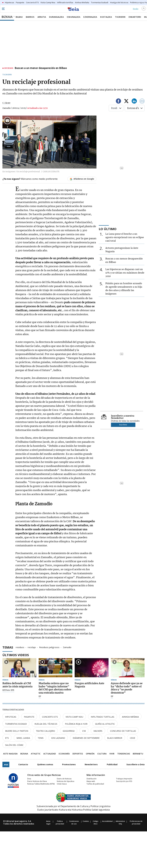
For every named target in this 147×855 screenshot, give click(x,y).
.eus (6, 764)
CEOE (132, 738)
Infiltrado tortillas (102, 716)
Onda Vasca (62, 784)
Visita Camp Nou (74, 716)
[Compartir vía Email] (142, 101)
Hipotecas (10, 716)
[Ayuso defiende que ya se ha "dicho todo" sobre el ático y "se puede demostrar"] (128, 667)
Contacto (23, 764)
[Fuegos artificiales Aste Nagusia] (92, 667)
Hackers (97, 731)
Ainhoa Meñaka (130, 716)
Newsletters (91, 764)
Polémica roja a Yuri (76, 723)
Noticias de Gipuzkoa (65, 781)
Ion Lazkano (58, 738)
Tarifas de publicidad (95, 784)
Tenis (40, 738)
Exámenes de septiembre (86, 738)
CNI (84, 731)
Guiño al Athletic (105, 723)
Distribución (91, 778)
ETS (7, 738)
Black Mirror (114, 738)
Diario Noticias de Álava (37, 781)
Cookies (86, 821)
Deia (29, 778)
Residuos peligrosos (49, 647)
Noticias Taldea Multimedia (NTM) (41, 784)
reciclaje (32, 647)
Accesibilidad (107, 821)
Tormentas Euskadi (16, 723)
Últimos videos (15, 655)
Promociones (69, 764)
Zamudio (67, 647)
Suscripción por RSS (124, 781)
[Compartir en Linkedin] (134, 101)
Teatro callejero (45, 731)
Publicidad (112, 764)
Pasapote (29, 716)
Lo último (107, 229)
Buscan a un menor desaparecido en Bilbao (41, 68)
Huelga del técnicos (45, 723)
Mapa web (91, 781)
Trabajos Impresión (124, 778)
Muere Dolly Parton (16, 731)
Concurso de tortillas (123, 731)
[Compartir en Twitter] (126, 101)
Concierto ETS (50, 716)
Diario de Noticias (64, 778)
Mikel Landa (23, 738)
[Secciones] (3, 8)
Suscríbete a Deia (135, 764)
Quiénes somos (45, 764)
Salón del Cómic (14, 745)
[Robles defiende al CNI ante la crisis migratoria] (19, 667)
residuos (20, 647)
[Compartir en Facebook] (118, 101)
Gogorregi (69, 731)
